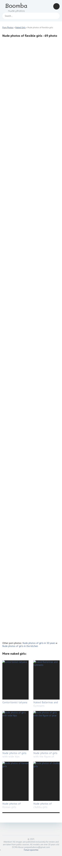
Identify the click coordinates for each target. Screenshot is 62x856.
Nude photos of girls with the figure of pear (45, 756)
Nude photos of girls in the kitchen (20, 646)
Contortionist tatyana (14, 702)
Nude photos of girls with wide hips (14, 754)
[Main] (16, 6)
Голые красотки (31, 850)
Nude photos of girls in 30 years (39, 643)
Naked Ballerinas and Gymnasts (45, 704)
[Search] (55, 16)
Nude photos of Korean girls (11, 805)
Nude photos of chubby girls (42, 805)
